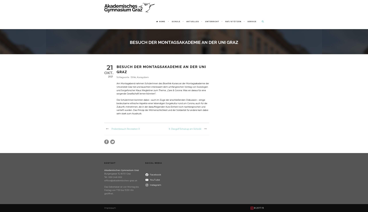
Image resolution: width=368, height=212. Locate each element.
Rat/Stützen (233, 22)
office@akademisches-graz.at (120, 180)
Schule (176, 22)
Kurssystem (143, 77)
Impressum (110, 208)
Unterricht (212, 22)
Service (252, 22)
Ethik (133, 77)
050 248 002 (115, 177)
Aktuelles (192, 22)
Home (162, 22)
